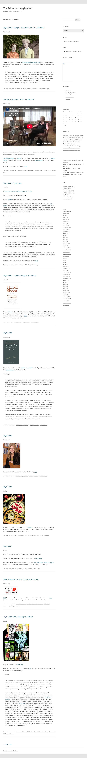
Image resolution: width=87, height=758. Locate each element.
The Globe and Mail (8, 158)
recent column (10, 370)
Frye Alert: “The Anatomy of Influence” (20, 275)
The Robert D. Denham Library (73, 51)
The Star (19, 158)
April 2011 (65, 264)
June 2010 (65, 284)
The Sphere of (48, 697)
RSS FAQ (68, 99)
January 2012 (66, 246)
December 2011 (67, 248)
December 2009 (67, 297)
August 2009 (66, 305)
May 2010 (65, 286)
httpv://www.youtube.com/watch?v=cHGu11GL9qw (17, 191)
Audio (17, 604)
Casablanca (38, 558)
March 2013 (66, 219)
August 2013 (66, 213)
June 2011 (65, 260)
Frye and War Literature (77, 172)
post (29, 668)
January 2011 (66, 270)
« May (64, 125)
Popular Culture (25, 535)
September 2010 (67, 278)
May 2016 (65, 209)
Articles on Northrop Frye (72, 41)
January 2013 (66, 223)
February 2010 (66, 292)
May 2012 (65, 239)
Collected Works (67, 188)
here (25, 166)
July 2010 (65, 282)
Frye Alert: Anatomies (12, 183)
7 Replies (5, 279)
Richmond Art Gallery (27, 368)
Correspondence (20, 88)
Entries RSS (68, 95)
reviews (29, 527)
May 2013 (65, 217)
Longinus (7, 699)
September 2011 (67, 254)
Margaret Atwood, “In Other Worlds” (19, 99)
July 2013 (65, 215)
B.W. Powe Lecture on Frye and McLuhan (21, 579)
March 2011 (66, 266)
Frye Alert (27, 88)
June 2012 (65, 237)
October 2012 (66, 229)
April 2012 (65, 241)
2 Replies (5, 187)
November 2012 (67, 227)
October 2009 (66, 301)
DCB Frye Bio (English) (68, 190)
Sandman (20, 664)
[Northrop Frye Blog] (68, 80)
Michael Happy (45, 88)
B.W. (4, 598)
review (10, 199)
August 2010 (66, 280)
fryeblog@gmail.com (71, 93)
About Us (68, 91)
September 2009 (67, 303)
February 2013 (66, 221)
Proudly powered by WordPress (10, 751)
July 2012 (65, 235)
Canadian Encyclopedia (68, 186)
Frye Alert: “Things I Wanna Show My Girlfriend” (24, 27)
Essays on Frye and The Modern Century (73, 135)
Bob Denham (19, 425)
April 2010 (65, 288)
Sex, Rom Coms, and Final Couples (44, 562)
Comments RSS (69, 97)
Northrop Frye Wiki (67, 199)
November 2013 (67, 211)
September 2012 (67, 231)
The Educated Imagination (17, 8)
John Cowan (66, 160)
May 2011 (65, 262)
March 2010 (66, 290)
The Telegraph (39, 160)
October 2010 (66, 276)
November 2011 (67, 250)
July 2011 (65, 258)
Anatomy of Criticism (21, 732)
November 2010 (67, 274)
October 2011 (66, 252)
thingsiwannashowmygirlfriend (31, 62)
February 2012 (66, 244)
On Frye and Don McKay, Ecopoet (71, 150)
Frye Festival (24, 476)
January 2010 (66, 295)
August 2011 (66, 256)
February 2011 (66, 268)
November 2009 (67, 299)
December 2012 (67, 225)
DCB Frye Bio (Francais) (68, 193)
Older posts (7, 744)
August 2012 (66, 233)
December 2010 (67, 272)
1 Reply (5, 491)
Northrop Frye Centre (68, 197)
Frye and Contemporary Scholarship (30, 170)
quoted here (22, 703)
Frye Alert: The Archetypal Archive (18, 616)
